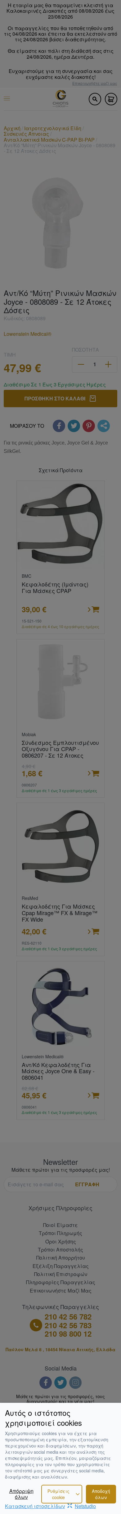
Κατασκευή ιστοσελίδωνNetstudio (50, 1506)
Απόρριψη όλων (21, 1494)
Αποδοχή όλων (101, 1494)
